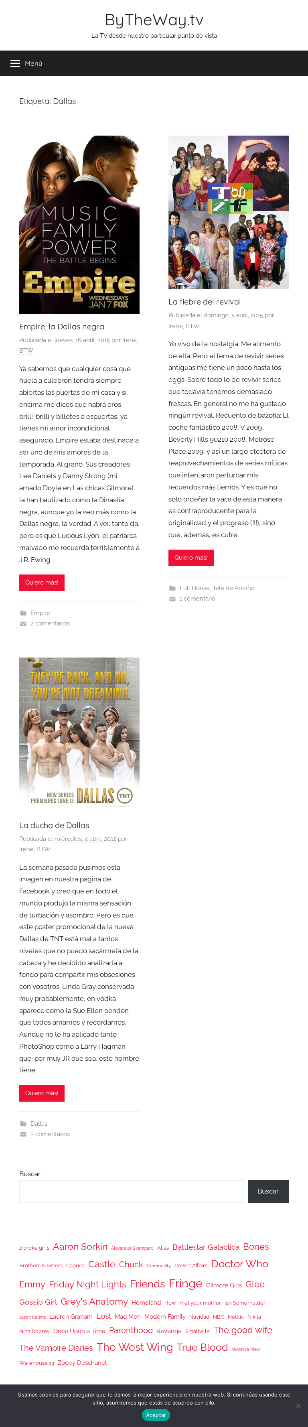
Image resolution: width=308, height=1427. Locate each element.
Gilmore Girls (224, 1285)
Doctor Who (239, 1263)
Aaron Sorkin (80, 1246)
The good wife (242, 1330)
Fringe (186, 1283)
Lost (103, 1315)
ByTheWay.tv (154, 19)
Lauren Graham (71, 1316)
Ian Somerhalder (245, 1303)
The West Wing (135, 1347)
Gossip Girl (38, 1301)
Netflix (236, 1317)
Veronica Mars (246, 1349)
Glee (255, 1284)
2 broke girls (34, 1248)
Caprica (75, 1266)
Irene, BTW (184, 326)
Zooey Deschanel (82, 1362)
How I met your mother (192, 1303)
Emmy (32, 1284)
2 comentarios (50, 623)
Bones (256, 1247)
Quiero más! (42, 582)
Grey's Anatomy (94, 1301)
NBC (218, 1317)
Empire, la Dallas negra (61, 326)
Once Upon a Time (79, 1331)
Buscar (30, 1174)
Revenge (169, 1331)
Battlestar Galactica (205, 1246)
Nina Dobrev (34, 1331)
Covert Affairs (190, 1266)
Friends (147, 1283)
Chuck (131, 1264)
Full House (195, 588)
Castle (102, 1264)
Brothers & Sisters (41, 1266)
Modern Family (165, 1316)
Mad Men (128, 1316)
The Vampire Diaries (56, 1348)
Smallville (197, 1331)
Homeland (146, 1302)
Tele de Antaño (234, 588)
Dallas (38, 1123)
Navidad (199, 1317)
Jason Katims (32, 1317)
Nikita (254, 1317)
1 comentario (197, 598)
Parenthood (131, 1330)
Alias (163, 1248)
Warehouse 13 (36, 1363)
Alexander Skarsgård (132, 1248)
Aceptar (156, 1415)
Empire (40, 613)
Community (159, 1265)
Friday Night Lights (87, 1284)
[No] (298, 1406)
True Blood (202, 1347)
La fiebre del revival (204, 301)
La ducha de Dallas (54, 825)
